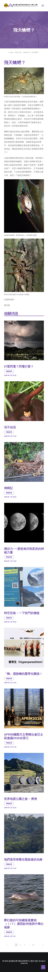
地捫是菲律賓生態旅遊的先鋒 (23, 859)
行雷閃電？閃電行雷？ (19, 366)
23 (33, 945)
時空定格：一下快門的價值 (22, 613)
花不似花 (10, 427)
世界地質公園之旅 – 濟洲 (20, 799)
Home (11, 52)
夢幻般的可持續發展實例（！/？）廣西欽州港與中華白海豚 (24, 924)
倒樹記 (8, 488)
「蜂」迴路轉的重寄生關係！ (23, 673)
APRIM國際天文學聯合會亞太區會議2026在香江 (23, 736)
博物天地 (18, 52)
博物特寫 (26, 52)
